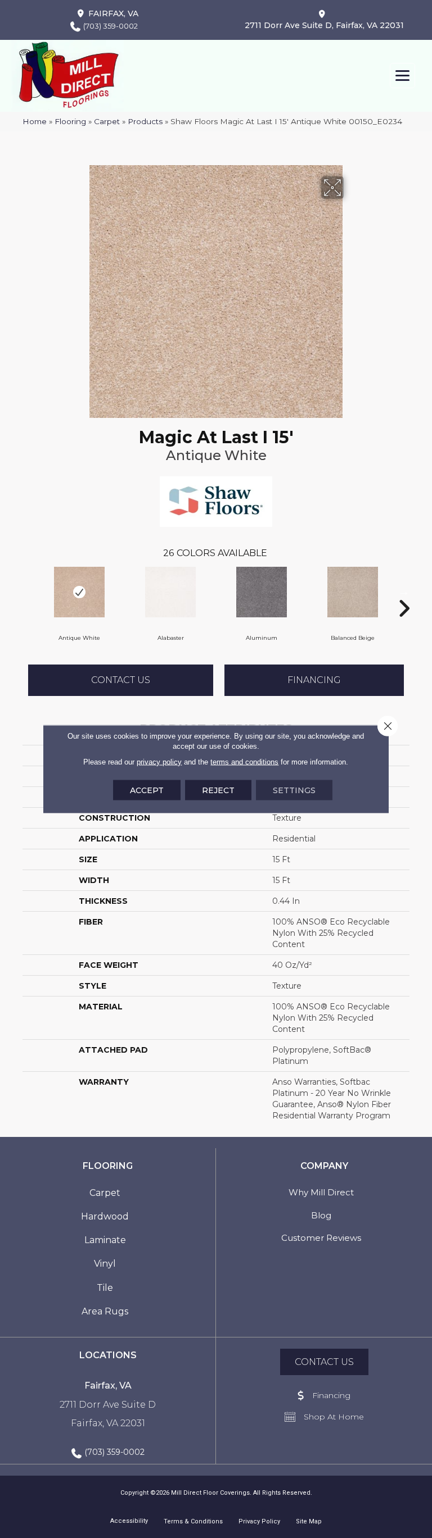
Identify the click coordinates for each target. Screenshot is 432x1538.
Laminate (105, 1240)
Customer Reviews (321, 1237)
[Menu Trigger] (402, 75)
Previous (28, 591)
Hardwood (105, 1216)
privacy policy (159, 762)
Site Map (309, 1521)
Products (145, 121)
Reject (218, 790)
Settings (294, 790)
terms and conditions (244, 762)
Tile (105, 1287)
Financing (314, 680)
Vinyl (105, 1263)
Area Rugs (105, 1311)
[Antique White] (79, 592)
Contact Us (120, 680)
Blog (321, 1215)
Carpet (107, 121)
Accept (147, 790)
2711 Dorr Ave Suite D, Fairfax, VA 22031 (324, 25)
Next (403, 591)
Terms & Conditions (193, 1521)
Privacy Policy (259, 1521)
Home (34, 121)
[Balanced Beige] (352, 592)
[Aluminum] (261, 592)
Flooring (70, 121)
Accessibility (129, 1521)
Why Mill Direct (321, 1192)
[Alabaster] (170, 592)
